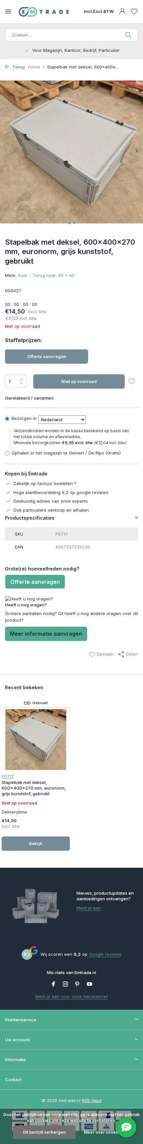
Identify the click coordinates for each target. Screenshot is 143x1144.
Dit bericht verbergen (44, 1132)
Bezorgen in (24, 418)
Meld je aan (88, 908)
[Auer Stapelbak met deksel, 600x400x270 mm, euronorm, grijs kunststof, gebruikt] (36, 739)
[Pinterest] (77, 984)
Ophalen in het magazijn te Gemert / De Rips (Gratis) (66, 452)
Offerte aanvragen (46, 356)
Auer (23, 275)
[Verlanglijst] (134, 12)
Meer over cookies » (104, 1132)
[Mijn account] (122, 11)
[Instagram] (65, 984)
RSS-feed (91, 1100)
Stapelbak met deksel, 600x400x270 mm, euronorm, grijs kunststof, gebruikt (34, 788)
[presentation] (6, 151)
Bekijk (36, 843)
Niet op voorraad (79, 381)
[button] (69, 223)
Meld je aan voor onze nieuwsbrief (71, 996)
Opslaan (104, 654)
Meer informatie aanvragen (46, 633)
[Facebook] (53, 984)
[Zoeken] (129, 35)
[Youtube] (89, 984)
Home (34, 66)
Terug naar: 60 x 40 (53, 275)
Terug (18, 66)
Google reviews (105, 954)
